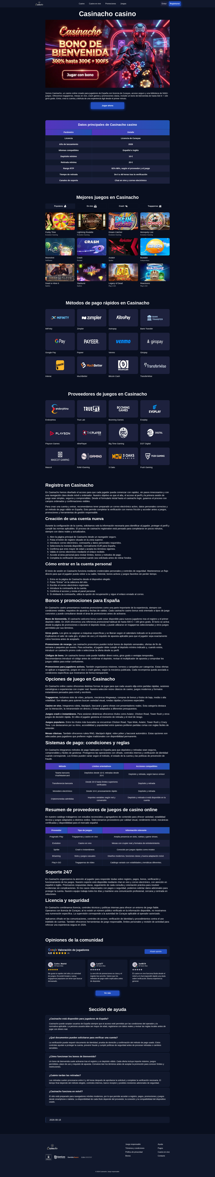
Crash (121, 206)
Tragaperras (153, 206)
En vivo (90, 206)
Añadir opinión (156, 951)
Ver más (107, 993)
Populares (58, 206)
